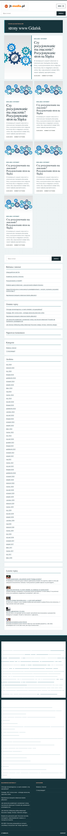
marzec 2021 (9, 463)
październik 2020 (11, 473)
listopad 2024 (10, 374)
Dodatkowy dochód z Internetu (15, 276)
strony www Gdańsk (22, 689)
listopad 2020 (10, 469)
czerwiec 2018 (10, 520)
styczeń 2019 (10, 513)
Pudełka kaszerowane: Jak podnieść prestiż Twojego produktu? (24, 579)
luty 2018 (8, 534)
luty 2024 (9, 398)
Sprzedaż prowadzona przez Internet (16, 622)
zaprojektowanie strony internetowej (37, 696)
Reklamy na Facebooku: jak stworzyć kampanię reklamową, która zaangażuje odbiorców (30, 754)
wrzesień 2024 (10, 381)
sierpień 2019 (10, 496)
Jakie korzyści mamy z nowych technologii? (16, 760)
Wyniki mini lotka (47, 692)
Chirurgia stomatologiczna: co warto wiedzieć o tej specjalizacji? (24, 309)
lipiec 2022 (9, 429)
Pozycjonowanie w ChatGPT (14, 280)
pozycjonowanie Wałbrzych (27, 678)
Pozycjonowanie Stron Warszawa (40, 673)
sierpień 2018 (10, 517)
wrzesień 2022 (10, 422)
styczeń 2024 (10, 401)
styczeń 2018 (10, 537)
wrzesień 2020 (10, 476)
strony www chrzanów (11, 689)
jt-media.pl (4, 833)
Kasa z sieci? (5, 719)
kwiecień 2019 (10, 503)
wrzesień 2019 (10, 493)
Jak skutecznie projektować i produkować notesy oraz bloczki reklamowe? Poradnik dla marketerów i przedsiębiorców (15, 805)
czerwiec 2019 (10, 500)
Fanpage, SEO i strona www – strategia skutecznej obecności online (25, 313)
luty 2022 (9, 435)
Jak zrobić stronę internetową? (11, 750)
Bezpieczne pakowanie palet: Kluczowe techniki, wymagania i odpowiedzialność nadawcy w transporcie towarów (14, 818)
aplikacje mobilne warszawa (40, 650)
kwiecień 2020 (10, 483)
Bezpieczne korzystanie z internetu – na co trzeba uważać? (21, 741)
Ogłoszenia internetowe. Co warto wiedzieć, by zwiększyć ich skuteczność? (27, 589)
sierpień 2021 (10, 456)
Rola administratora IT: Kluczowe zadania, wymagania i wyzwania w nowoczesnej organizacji (32, 738)
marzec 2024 (10, 395)
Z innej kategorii (10, 351)
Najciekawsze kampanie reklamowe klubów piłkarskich (21, 295)
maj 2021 (8, 459)
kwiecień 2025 (10, 368)
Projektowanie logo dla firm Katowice (38, 681)
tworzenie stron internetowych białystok (27, 693)
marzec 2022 (10, 432)
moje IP (58, 660)
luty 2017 (8, 554)
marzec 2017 (9, 551)
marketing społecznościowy (43, 660)
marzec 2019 (9, 507)
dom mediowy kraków (33, 657)
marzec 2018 (9, 530)
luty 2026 (9, 364)
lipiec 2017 (9, 547)
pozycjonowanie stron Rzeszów (22, 673)
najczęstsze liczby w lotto (7, 664)
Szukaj (61, 13)
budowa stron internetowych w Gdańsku (12, 653)
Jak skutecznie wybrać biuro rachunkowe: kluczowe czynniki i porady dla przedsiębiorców (31, 710)
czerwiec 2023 (10, 412)
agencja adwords (7, 650)
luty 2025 (9, 371)
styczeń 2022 (10, 439)
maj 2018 (8, 524)
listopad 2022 (10, 418)
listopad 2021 (10, 446)
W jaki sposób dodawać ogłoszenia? (13, 731)
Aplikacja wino (6, 777)
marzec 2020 (10, 486)
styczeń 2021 (10, 466)
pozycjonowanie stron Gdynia (12, 670)
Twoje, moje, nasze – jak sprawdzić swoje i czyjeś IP (18, 747)
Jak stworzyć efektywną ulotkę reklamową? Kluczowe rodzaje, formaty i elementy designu (31, 324)
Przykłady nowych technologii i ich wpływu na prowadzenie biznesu (23, 769)
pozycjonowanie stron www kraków (21, 675)
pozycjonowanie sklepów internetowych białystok (33, 667)
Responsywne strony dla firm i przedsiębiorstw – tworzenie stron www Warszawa (28, 716)
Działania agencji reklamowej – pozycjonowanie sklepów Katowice (24, 285)
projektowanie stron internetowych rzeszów (39, 684)
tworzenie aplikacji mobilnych (39, 690)
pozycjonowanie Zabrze (47, 678)
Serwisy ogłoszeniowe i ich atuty (15, 611)
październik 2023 (11, 408)
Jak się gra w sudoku (49, 657)
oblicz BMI (16, 664)
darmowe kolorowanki (55, 653)
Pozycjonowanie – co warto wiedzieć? (14, 757)
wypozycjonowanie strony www (12, 696)
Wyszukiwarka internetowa (10, 734)
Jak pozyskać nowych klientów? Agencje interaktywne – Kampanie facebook (26, 707)
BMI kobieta (57, 649)
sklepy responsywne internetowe (35, 687)
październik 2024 (11, 378)
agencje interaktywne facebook (22, 650)
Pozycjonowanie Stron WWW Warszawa (46, 675)
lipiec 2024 (9, 388)
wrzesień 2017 (10, 541)
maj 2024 (9, 391)
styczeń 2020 (10, 490)
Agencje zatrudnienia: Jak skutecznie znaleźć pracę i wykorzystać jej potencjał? (27, 744)
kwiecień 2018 (10, 527)
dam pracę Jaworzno (36, 653)
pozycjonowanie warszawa (8, 678)
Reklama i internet (11, 348)
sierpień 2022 (10, 425)
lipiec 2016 (9, 558)
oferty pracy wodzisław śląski (35, 664)
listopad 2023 (10, 405)
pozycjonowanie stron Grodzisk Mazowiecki (38, 670)
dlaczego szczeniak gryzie (13, 657)
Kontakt (63, 833)
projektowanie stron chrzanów (14, 684)
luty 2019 (8, 510)
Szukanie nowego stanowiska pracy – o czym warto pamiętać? (23, 600)
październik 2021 (11, 449)
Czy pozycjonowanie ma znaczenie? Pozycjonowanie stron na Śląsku (44, 49)
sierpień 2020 (10, 479)
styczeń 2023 (10, 415)
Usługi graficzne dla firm (13, 272)
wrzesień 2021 (10, 452)
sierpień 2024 (10, 385)
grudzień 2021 (10, 442)
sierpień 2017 (10, 544)
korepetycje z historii (20, 660)
